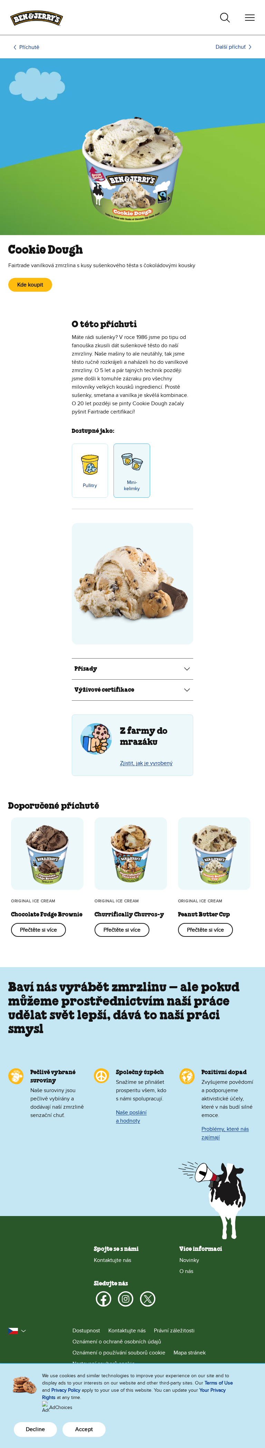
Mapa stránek (190, 1352)
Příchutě (29, 47)
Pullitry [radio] (90, 485)
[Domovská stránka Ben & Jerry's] (36, 17)
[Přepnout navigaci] (249, 17)
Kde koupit (30, 284)
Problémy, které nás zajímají (225, 1133)
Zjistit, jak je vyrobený (146, 763)
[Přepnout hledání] (225, 17)
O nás (186, 1271)
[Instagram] (125, 1299)
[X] (147, 1299)
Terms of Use (219, 1383)
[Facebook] (103, 1299)
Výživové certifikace (104, 690)
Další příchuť (231, 46)
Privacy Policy (65, 1390)
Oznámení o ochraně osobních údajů (116, 1341)
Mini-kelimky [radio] (132, 485)
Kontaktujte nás (112, 1260)
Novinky (189, 1260)
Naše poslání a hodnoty (131, 1116)
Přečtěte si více (38, 929)
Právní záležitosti (174, 1330)
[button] (17, 1331)
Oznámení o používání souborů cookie (118, 1352)
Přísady (86, 669)
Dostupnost (86, 1330)
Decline (35, 1429)
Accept (84, 1429)
